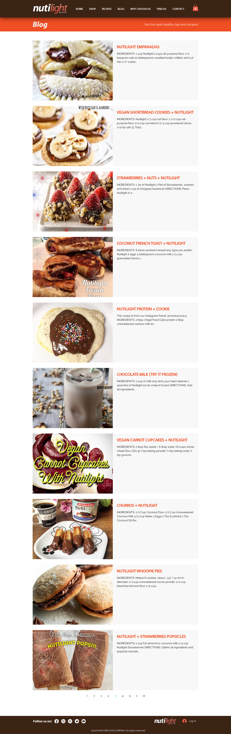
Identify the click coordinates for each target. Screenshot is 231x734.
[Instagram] (63, 721)
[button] (195, 7)
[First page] (87, 696)
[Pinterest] (70, 721)
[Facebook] (56, 721)
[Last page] (144, 696)
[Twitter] (77, 721)
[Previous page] (94, 696)
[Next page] (137, 696)
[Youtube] (84, 721)
